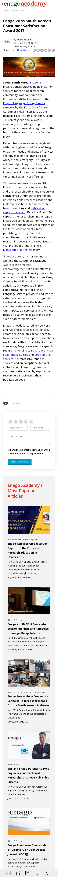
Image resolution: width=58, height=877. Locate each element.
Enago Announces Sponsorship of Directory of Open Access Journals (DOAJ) (28, 849)
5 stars (31, 421)
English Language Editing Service (24, 103)
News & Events (15, 620)
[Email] (45, 50)
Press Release (14, 403)
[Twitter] (38, 50)
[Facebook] (34, 50)
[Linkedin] (42, 50)
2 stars (15, 421)
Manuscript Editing (15, 250)
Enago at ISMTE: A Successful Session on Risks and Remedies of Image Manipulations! (28, 628)
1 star (10, 421)
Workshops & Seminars (34, 692)
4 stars (25, 421)
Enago (34, 82)
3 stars (20, 421)
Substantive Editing (15, 354)
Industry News (14, 539)
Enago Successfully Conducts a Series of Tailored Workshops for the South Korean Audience (28, 701)
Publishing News (30, 539)
